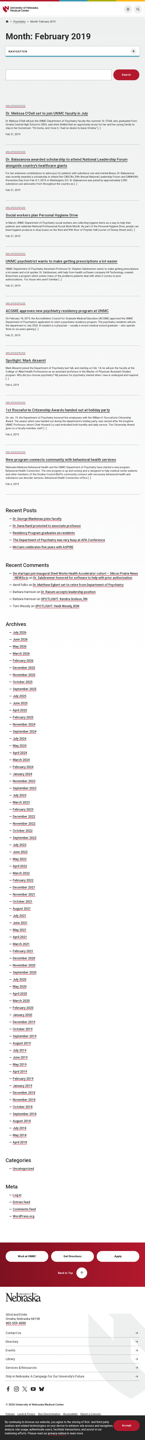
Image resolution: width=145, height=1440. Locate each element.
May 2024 (20, 745)
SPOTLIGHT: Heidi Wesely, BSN (57, 606)
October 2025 (23, 682)
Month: (43, 21)
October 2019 (23, 1029)
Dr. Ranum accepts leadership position (68, 592)
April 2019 (20, 1071)
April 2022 (20, 866)
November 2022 (24, 823)
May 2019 (20, 1064)
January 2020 (22, 1015)
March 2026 (21, 653)
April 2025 (20, 710)
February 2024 (23, 767)
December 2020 (24, 958)
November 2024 (24, 724)
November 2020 (24, 965)
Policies (10, 1414)
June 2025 (20, 703)
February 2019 (23, 1078)
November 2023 (24, 781)
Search (126, 74)
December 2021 (24, 887)
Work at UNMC (27, 1256)
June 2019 (20, 1057)
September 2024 (24, 731)
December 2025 (24, 668)
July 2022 (19, 845)
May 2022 (20, 859)
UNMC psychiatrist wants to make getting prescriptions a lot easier (62, 261)
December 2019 (24, 1022)
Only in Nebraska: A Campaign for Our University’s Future (45, 1376)
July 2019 (19, 1050)
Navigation (17, 51)
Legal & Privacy (26, 1414)
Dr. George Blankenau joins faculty (37, 519)
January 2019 (22, 1086)
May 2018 (20, 1135)
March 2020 (21, 1001)
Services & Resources (21, 1368)
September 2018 (24, 1114)
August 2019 (22, 1043)
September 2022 (24, 838)
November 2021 (24, 894)
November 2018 (24, 1100)
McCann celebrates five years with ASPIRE (43, 547)
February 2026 (23, 660)
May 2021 (20, 930)
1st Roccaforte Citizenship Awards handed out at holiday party (58, 410)
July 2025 (19, 696)
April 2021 (20, 937)
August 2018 (22, 1121)
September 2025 (24, 689)
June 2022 (20, 852)
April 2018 (20, 1142)
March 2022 (21, 873)
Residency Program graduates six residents (44, 533)
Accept (126, 1425)
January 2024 (22, 774)
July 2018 (19, 1128)
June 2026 (20, 639)
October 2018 (23, 1107)
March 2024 (21, 760)
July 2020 (19, 979)
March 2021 (21, 944)
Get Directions (72, 1256)
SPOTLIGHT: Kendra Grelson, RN (64, 599)
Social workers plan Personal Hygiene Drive (42, 215)
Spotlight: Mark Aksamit (26, 360)
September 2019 (24, 1036)
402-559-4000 (16, 1323)
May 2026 (20, 646)
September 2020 (24, 972)
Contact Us (13, 1333)
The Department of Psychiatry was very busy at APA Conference (59, 540)
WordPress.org (23, 1216)
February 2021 (23, 951)
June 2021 (20, 923)
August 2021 (22, 908)
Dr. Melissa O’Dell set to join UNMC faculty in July (47, 113)
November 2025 (24, 675)
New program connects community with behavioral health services (61, 460)
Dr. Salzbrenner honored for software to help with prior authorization (82, 578)
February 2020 (23, 1008)
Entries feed (21, 1202)
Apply (118, 1256)
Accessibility (70, 1414)
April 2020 (20, 993)
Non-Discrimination (49, 1414)
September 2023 (24, 788)
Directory (12, 1341)
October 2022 (23, 830)
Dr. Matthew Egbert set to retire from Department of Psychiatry (78, 585)
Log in (17, 1195)
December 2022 (24, 816)
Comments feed (24, 1209)
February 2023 (23, 809)
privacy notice (57, 1433)
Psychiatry (19, 21)
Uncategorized (16, 106)
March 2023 (21, 802)
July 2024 (19, 738)
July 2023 (19, 795)
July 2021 (19, 915)
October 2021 (23, 901)
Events (10, 1350)
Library (10, 1359)
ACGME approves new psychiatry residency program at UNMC (57, 311)
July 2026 (19, 632)
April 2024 (20, 753)
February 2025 (23, 717)
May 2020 (20, 986)
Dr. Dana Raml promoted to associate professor (47, 526)
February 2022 (23, 880)
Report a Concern (90, 1414)
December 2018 (24, 1092)
